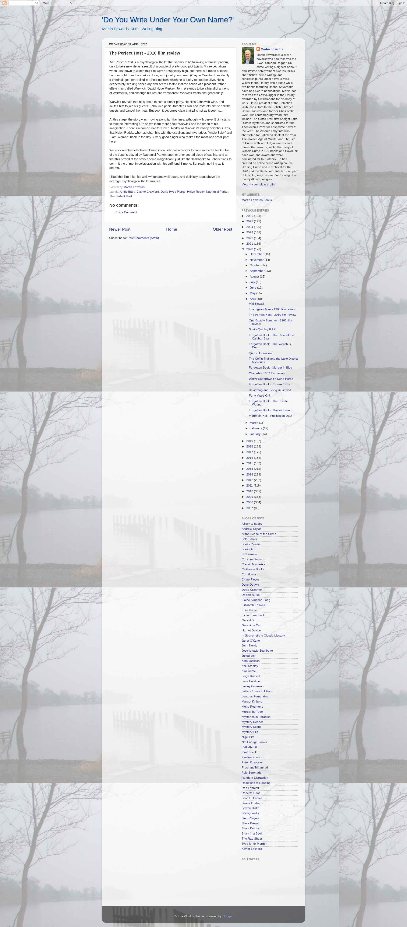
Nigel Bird (248, 737)
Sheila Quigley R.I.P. (262, 329)
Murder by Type (252, 711)
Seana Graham (252, 803)
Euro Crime (249, 610)
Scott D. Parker (252, 798)
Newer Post (119, 229)
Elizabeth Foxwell (253, 605)
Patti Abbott (249, 747)
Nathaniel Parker (217, 191)
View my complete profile (258, 184)
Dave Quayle (250, 584)
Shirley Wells (250, 813)
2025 (250, 221)
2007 (250, 508)
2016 (250, 457)
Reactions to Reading (256, 782)
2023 (250, 232)
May (253, 293)
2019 (250, 441)
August (255, 276)
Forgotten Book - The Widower (269, 410)
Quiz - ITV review (260, 353)
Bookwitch (248, 549)
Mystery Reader (252, 722)
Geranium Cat (251, 625)
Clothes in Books (253, 569)
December (257, 254)
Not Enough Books (254, 742)
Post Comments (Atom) (143, 238)
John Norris (249, 645)
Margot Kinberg (252, 701)
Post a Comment (126, 212)
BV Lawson (249, 554)
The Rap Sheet (252, 838)
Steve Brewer (251, 823)
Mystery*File (250, 731)
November (257, 259)
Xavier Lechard (252, 848)
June (253, 287)
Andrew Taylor (251, 528)
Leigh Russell (251, 676)
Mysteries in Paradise (256, 716)
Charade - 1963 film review (267, 373)
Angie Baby (127, 191)
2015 (250, 463)
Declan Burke (251, 594)
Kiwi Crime (249, 671)
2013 (250, 474)
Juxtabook (248, 655)
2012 (250, 480)
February (256, 428)
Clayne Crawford (148, 191)
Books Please (251, 544)
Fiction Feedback (253, 615)
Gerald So (248, 620)
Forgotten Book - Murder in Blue (270, 367)
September (257, 270)
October (255, 265)
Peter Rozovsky (252, 762)
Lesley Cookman (253, 686)
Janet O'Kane (251, 640)
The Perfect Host (120, 196)
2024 (250, 227)
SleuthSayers (250, 818)
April (253, 298)
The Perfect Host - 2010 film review (272, 314)
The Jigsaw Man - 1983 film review (272, 309)
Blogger (227, 916)
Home (171, 229)
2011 (250, 485)
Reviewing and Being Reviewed (270, 390)
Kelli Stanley (250, 666)
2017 (250, 452)
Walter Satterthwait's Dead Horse (271, 378)
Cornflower (249, 574)
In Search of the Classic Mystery (263, 635)
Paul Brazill (249, 752)
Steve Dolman (251, 828)
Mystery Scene (252, 726)
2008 (250, 502)
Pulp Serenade (252, 772)
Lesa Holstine (251, 681)
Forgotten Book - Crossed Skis (269, 384)
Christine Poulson (253, 559)
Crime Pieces (250, 579)
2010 (250, 491)
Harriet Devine (251, 630)
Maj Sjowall (256, 303)
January (255, 434)
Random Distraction (255, 777)
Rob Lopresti (250, 788)
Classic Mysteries (253, 564)
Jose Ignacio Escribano (257, 650)
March (254, 422)
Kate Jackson (251, 660)
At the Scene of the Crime (259, 534)
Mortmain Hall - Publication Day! (270, 415)
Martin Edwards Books (257, 200)
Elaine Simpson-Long (256, 600)
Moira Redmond (252, 706)
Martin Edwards (272, 49)
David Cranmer (252, 589)
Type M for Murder (254, 843)
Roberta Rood (251, 793)
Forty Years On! (259, 395)
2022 (250, 238)
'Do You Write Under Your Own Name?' (168, 19)
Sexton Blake (250, 808)
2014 (250, 468)
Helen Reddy (195, 191)
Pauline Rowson (252, 757)
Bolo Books (249, 539)
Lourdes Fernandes (255, 696)
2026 (250, 215)
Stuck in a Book (252, 833)
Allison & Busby (252, 523)
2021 (250, 243)
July (253, 282)
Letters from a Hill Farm (257, 691)
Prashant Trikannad (255, 767)
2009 (250, 496)
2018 (250, 446)
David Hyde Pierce (173, 191)
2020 (250, 249)
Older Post (222, 229)
